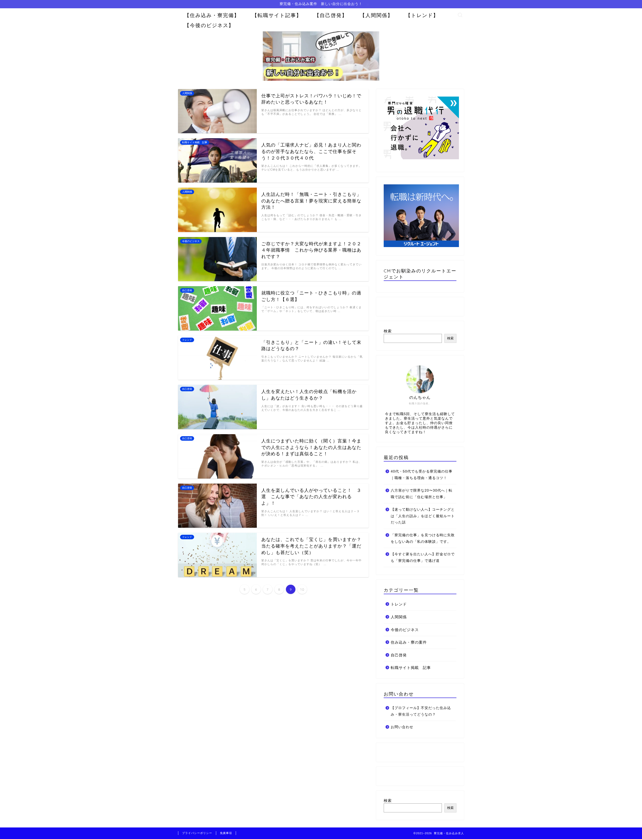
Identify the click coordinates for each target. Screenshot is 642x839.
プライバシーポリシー (197, 832)
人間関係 (399, 617)
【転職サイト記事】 (277, 15)
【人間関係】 (376, 15)
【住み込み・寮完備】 (211, 15)
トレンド (399, 604)
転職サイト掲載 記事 (411, 667)
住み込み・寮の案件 (409, 642)
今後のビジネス (405, 630)
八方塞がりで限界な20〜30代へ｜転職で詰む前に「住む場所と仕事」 (421, 494)
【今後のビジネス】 (209, 25)
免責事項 (226, 832)
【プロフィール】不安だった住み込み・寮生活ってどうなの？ (421, 711)
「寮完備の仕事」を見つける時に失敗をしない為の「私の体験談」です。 (423, 538)
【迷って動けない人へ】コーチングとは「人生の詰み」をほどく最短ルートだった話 (423, 516)
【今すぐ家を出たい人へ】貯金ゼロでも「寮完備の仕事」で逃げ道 (423, 557)
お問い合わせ (402, 727)
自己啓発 (399, 655)
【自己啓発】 (330, 15)
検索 (388, 331)
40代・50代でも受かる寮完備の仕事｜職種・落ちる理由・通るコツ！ (421, 475)
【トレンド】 (422, 15)
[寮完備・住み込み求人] (321, 80)
